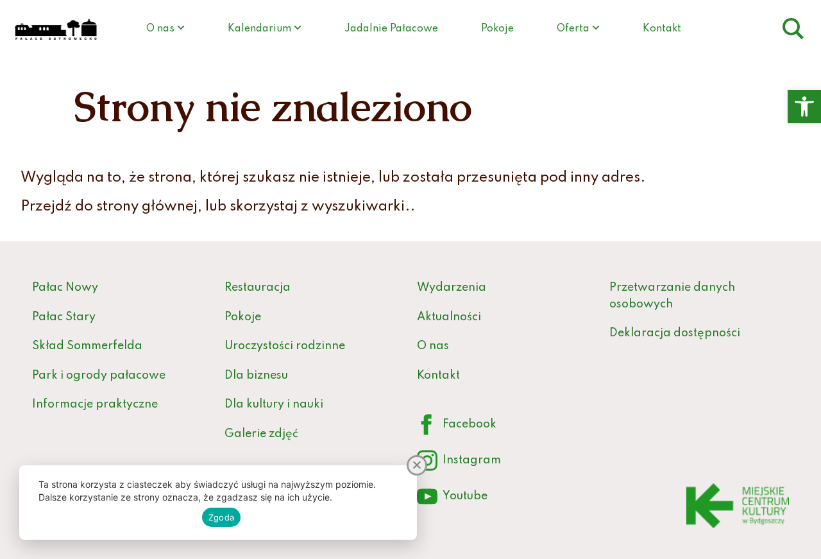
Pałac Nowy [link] (65, 287)
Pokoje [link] (497, 29)
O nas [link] (160, 29)
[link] (804, 106)
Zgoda (221, 517)
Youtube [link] (452, 499)
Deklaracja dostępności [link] (674, 333)
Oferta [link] (573, 29)
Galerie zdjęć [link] (261, 434)
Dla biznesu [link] (256, 375)
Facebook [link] (456, 427)
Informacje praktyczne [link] (95, 404)
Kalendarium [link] (259, 29)
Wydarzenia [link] (451, 287)
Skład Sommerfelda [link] (87, 346)
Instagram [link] (459, 463)
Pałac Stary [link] (64, 317)
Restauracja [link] (257, 287)
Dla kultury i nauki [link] (273, 404)
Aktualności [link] (449, 317)
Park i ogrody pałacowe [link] (98, 375)
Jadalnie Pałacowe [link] (391, 29)
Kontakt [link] (662, 29)
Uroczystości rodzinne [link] (284, 346)
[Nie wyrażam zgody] (417, 465)
